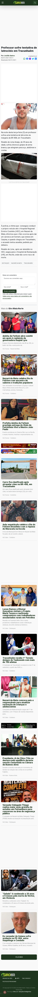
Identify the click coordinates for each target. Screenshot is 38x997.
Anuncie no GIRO (7, 978)
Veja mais (19, 957)
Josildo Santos (9, 56)
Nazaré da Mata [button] (16, 263)
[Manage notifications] (4, 992)
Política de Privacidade (9, 981)
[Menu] (2, 3)
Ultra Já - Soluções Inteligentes (22, 991)
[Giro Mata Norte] (19, 2)
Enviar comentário (9, 291)
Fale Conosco (26, 978)
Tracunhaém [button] (28, 263)
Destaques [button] (5, 263)
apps (17, 978)
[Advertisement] (19, 26)
